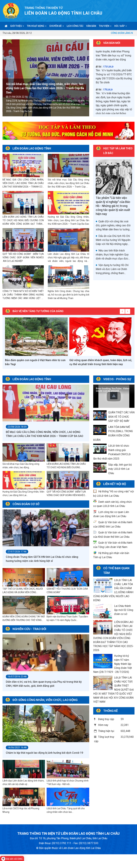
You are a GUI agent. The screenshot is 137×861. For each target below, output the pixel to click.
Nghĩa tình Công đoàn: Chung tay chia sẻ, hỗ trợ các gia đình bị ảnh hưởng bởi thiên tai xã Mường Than (68, 295)
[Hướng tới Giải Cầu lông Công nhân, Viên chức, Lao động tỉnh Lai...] (24, 480)
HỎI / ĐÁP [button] (119, 26)
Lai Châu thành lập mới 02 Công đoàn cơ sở (123, 610)
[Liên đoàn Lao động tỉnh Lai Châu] (11, 10)
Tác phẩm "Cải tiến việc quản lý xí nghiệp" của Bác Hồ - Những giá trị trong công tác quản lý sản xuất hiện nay (113, 206)
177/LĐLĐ (108, 78)
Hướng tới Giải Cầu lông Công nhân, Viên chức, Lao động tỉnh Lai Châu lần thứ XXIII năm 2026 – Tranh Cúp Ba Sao (68, 220)
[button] (113, 395)
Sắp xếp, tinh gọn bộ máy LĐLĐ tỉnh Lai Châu (120, 469)
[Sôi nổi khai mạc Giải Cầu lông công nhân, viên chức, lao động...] (24, 452)
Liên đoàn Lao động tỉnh (32, 148)
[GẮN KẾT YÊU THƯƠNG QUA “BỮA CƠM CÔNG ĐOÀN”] (68, 577)
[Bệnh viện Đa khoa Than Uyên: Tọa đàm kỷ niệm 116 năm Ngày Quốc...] (68, 605)
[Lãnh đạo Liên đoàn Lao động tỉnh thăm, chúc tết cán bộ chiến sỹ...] (24, 769)
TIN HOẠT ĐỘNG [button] (36, 26)
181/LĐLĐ (108, 105)
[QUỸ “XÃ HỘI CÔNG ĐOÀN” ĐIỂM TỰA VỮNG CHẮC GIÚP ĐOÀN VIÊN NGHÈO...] (68, 480)
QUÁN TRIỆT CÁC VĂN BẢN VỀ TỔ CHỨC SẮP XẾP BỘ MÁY (121, 417)
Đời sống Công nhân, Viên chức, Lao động (45, 700)
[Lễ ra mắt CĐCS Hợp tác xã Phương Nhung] (24, 797)
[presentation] (9, 74)
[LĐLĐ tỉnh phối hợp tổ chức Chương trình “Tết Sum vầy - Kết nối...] (68, 769)
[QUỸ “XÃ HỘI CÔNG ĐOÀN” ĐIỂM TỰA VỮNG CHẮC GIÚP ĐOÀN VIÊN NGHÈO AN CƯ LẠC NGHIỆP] (23, 240)
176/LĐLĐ (108, 55)
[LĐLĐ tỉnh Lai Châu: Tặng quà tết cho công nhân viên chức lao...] (68, 797)
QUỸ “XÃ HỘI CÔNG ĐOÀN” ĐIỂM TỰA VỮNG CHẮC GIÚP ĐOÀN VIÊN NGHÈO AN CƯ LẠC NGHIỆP (23, 257)
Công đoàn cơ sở (26, 504)
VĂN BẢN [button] (91, 26)
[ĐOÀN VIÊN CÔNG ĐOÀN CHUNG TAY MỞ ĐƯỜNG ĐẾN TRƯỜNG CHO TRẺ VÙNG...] (24, 605)
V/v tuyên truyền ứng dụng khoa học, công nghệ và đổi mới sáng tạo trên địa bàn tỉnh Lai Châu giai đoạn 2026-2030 (113, 89)
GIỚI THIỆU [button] (16, 26)
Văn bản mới (111, 43)
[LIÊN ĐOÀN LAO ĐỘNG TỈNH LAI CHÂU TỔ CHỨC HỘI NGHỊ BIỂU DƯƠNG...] (68, 452)
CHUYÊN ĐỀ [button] (55, 26)
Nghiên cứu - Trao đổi (29, 629)
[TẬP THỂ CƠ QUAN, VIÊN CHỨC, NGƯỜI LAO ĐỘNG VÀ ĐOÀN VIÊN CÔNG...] (24, 577)
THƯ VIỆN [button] (104, 26)
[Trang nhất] (6, 26)
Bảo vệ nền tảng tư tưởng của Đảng (38, 311)
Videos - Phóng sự (117, 379)
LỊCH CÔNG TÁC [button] (75, 26)
